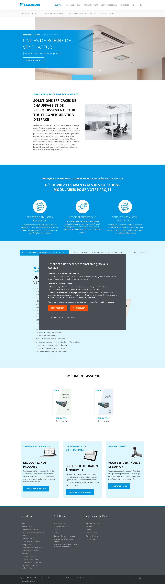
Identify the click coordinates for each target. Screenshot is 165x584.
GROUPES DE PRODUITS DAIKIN (52, 14)
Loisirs (56, 533)
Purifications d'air (28, 538)
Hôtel (56, 530)
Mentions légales (40, 578)
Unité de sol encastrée (30, 559)
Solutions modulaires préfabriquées (29, 567)
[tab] (44, 253)
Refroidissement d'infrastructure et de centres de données (66, 545)
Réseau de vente (92, 536)
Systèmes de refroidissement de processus (65, 540)
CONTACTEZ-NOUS (107, 14)
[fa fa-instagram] (143, 578)
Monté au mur (27, 526)
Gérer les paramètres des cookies (63, 317)
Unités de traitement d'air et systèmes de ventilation (32, 549)
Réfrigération (26, 544)
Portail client (90, 539)
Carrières (89, 530)
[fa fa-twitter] (133, 578)
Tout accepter (57, 308)
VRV (23, 523)
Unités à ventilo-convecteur (32, 562)
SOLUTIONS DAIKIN (28, 14)
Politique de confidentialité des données (80, 578)
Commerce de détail (61, 526)
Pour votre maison (60, 523)
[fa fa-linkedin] (136, 578)
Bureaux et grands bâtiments (64, 536)
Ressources (90, 526)
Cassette (25, 553)
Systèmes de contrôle (30, 530)
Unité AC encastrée (29, 556)
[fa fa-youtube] (140, 578)
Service (93, 14)
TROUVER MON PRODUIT (77, 14)
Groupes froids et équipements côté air (33, 534)
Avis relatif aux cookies (56, 578)
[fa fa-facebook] (129, 578)
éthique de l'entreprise (27, 581)
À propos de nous (92, 523)
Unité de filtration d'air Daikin (32, 541)
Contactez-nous (91, 533)
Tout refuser (79, 308)
